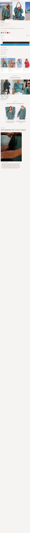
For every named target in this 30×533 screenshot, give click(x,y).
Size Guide (27, 35)
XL (14, 37)
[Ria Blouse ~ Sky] (19, 63)
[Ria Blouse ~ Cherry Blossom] (11, 63)
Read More (22, 28)
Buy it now (15, 44)
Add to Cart (16, 42)
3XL (20, 37)
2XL (17, 37)
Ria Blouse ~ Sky (18, 68)
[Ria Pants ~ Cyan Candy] (4, 63)
